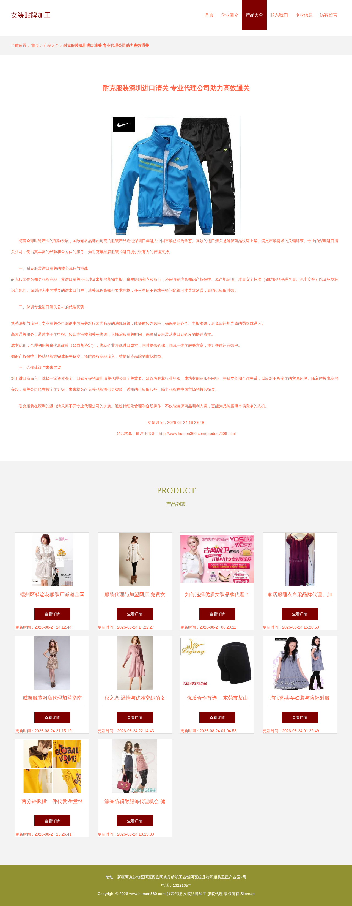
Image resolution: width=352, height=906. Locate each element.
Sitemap (247, 893)
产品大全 (254, 15)
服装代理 (174, 893)
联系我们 (279, 15)
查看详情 (52, 614)
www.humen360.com (147, 893)
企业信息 (304, 15)
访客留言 (328, 15)
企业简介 (229, 15)
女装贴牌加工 (31, 15)
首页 (209, 15)
